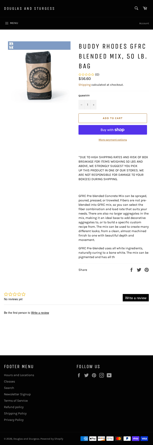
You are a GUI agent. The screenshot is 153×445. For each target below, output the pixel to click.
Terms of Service (16, 400)
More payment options (113, 139)
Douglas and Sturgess (29, 8)
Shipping (84, 84)
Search (9, 388)
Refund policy (14, 407)
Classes (9, 381)
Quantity (84, 95)
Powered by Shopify (51, 438)
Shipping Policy (15, 413)
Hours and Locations (19, 375)
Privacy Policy (14, 420)
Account (144, 23)
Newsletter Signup (17, 394)
